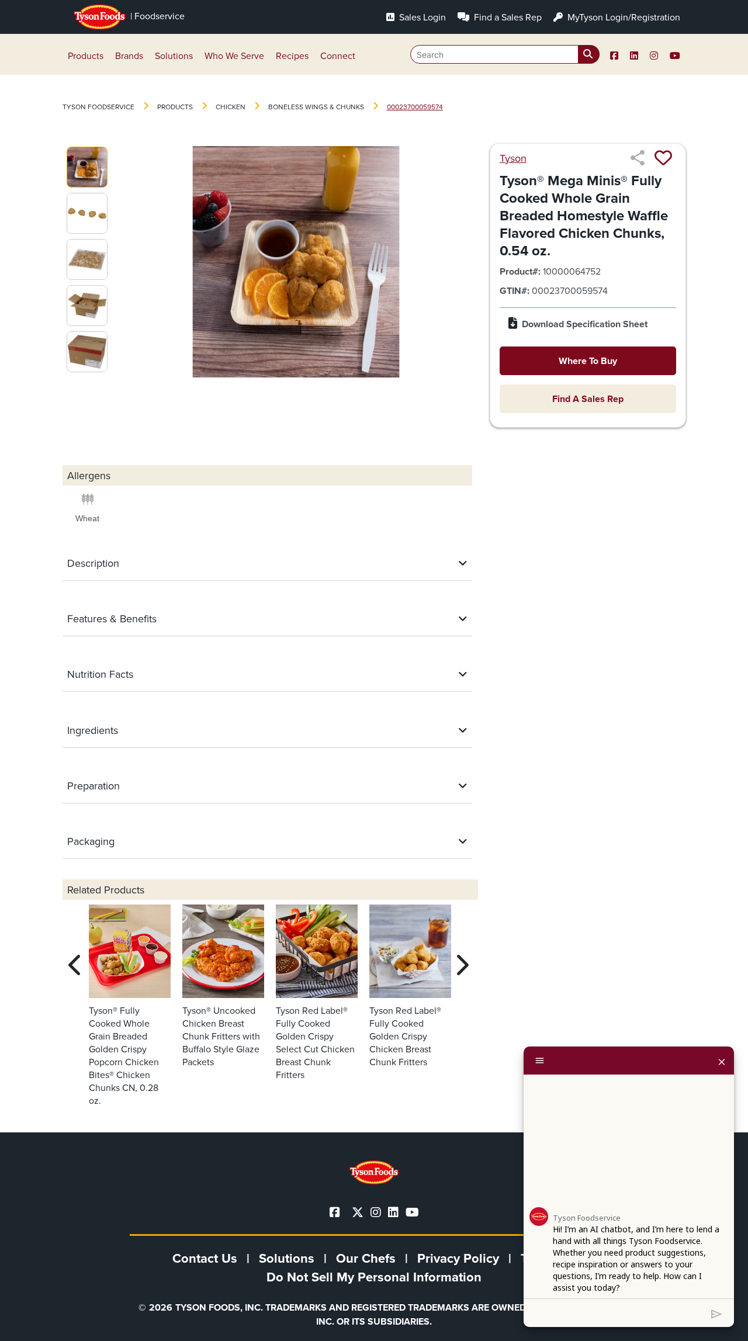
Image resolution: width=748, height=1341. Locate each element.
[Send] (716, 1313)
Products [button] (85, 55)
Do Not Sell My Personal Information (374, 1276)
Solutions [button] (174, 55)
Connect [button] (337, 55)
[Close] (721, 1060)
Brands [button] (129, 55)
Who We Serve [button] (234, 55)
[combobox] (505, 54)
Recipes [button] (292, 55)
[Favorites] (663, 157)
